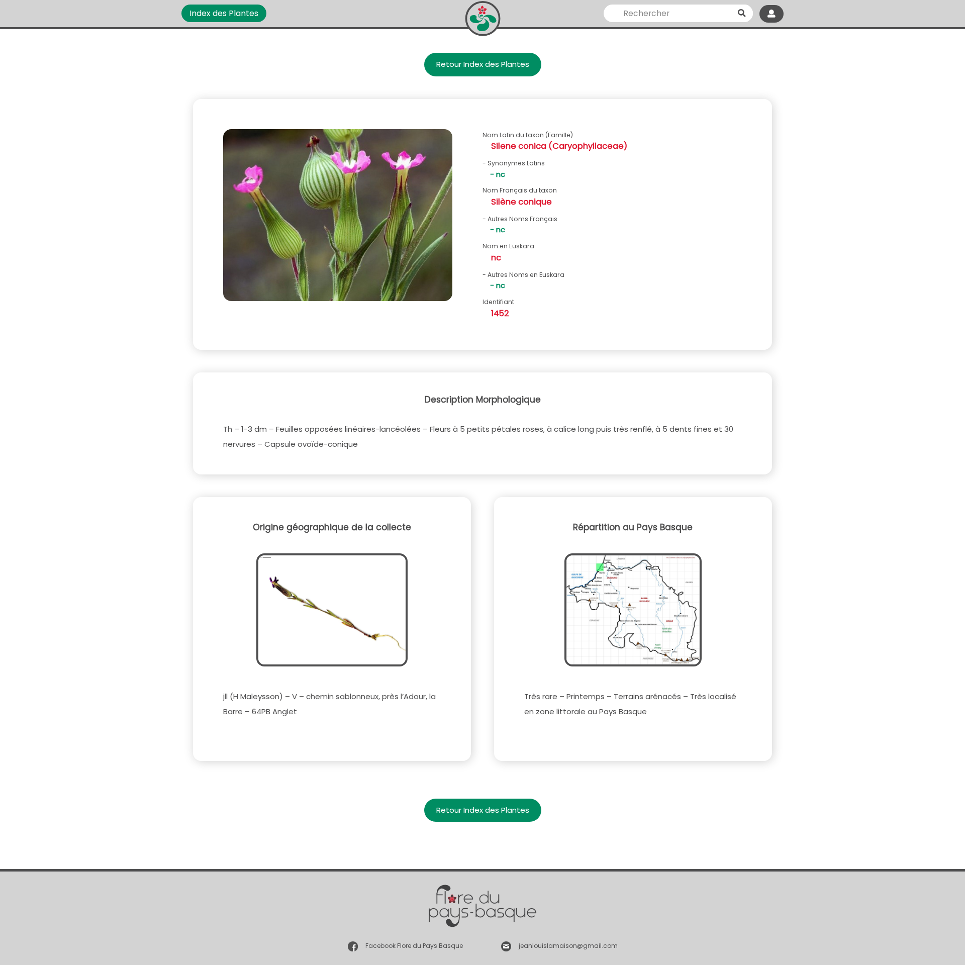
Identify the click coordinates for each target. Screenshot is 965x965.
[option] (337, 219)
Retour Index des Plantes (482, 64)
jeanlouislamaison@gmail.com (568, 945)
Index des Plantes (223, 13)
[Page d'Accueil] (483, 16)
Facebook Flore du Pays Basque (414, 945)
